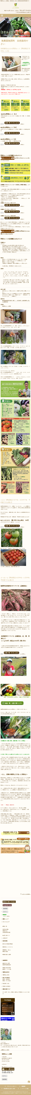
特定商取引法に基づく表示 (9, 1088)
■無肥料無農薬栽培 (7, 964)
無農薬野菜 (5, 960)
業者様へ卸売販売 (6, 986)
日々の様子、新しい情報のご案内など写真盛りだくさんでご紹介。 (16, 991)
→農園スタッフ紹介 (5, 1049)
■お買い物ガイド (6, 935)
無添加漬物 (5, 940)
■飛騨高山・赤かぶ (7, 950)
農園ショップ (5, 919)
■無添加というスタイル (8, 947)
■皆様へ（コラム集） (7, 969)
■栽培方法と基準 (6, 963)
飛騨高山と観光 (6, 974)
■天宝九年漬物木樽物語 (8, 943)
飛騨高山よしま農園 (15, 6)
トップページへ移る (24, 1088)
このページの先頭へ (26, 894)
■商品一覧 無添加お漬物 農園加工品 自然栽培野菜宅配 (6, 929)
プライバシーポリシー (12, 1086)
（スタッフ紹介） (6, 915)
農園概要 (23, 1086)
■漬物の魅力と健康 (7, 954)
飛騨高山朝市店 (6, 972)
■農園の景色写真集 (7, 967)
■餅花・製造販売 (6, 978)
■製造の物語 (5, 951)
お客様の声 (5, 938)
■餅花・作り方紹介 (7, 980)
